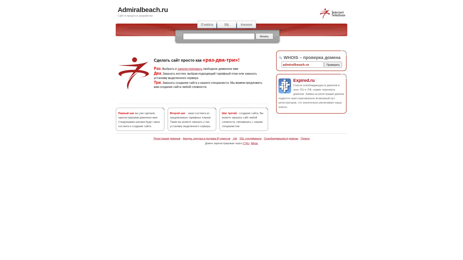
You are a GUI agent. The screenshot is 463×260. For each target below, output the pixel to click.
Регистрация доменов (167, 138)
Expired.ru (304, 80)
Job (235, 138)
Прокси (305, 138)
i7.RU (246, 143)
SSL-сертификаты (250, 138)
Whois (254, 143)
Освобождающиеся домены (281, 138)
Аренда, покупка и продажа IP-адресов (206, 138)
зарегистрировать (189, 69)
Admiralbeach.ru (143, 9)
